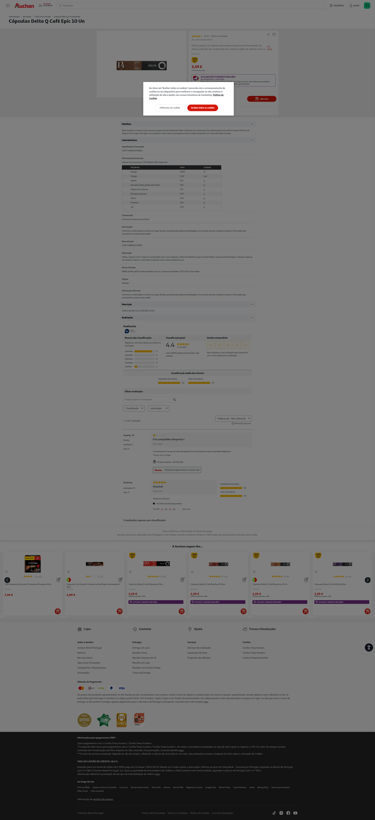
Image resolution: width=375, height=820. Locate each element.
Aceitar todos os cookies (202, 107)
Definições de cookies (170, 107)
